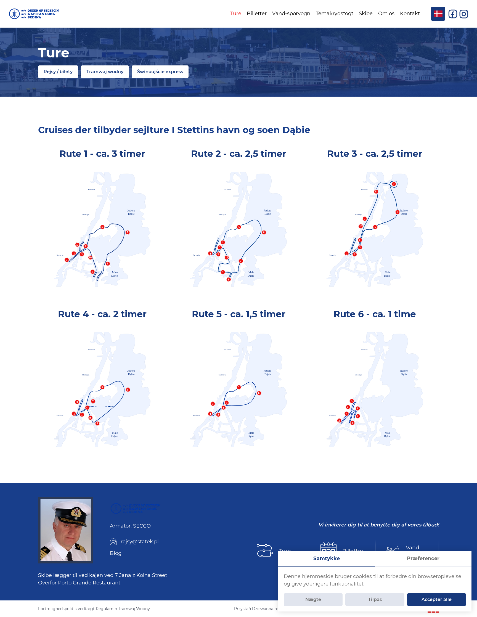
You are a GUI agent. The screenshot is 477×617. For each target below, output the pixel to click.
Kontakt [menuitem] (410, 13)
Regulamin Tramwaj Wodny (123, 608)
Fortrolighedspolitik (57, 608)
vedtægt (86, 608)
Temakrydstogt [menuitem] (334, 13)
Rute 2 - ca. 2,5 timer (238, 153)
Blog (115, 553)
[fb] (453, 13)
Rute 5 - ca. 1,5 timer (238, 313)
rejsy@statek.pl (140, 542)
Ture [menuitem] (235, 13)
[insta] (464, 13)
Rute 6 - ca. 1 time (374, 313)
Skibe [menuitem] (366, 13)
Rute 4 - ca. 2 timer (102, 313)
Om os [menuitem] (386, 13)
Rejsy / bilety (58, 71)
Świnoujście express (160, 71)
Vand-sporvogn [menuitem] (291, 13)
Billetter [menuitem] (257, 13)
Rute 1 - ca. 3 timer (102, 153)
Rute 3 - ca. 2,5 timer (374, 153)
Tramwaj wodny (104, 71)
